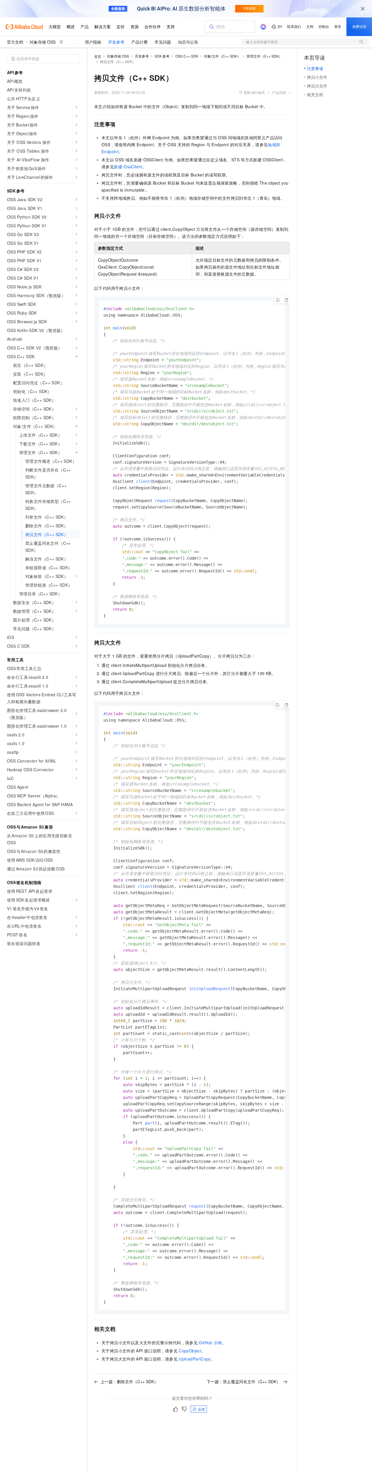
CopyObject (190, 1351)
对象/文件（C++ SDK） (222, 55)
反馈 (201, 1408)
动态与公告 (188, 42)
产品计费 (139, 42)
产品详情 (279, 92)
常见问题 (163, 42)
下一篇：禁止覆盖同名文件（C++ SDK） (243, 1381)
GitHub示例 (210, 1342)
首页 (97, 56)
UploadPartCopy (195, 1359)
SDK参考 (162, 55)
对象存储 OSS (43, 42)
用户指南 (93, 42)
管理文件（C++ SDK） (264, 55)
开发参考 (116, 42)
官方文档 (15, 42)
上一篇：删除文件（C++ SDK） (129, 1381)
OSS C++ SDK (186, 55)
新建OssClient (128, 166)
